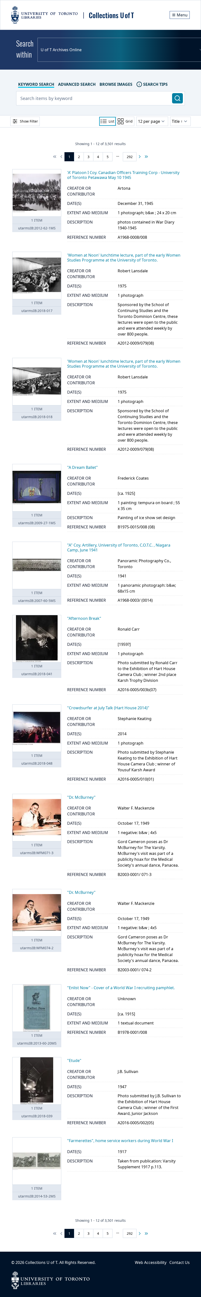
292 (130, 156)
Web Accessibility (150, 1262)
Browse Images (116, 84)
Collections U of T (41, 1262)
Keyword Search (36, 84)
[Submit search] (177, 98)
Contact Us (179, 1262)
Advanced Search (77, 84)
